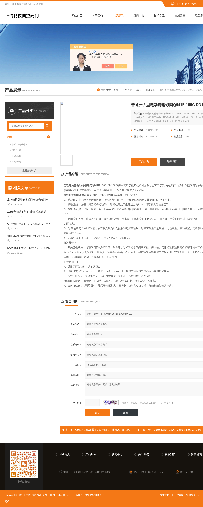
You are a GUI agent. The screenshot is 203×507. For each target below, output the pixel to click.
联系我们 (172, 161)
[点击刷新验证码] (111, 402)
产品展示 (118, 15)
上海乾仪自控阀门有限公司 (28, 4)
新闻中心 (138, 15)
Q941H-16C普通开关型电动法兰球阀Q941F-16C (102, 429)
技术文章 (159, 15)
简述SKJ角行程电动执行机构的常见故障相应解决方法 (29, 236)
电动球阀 (150, 90)
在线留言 (180, 15)
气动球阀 (16, 150)
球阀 (138, 90)
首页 (115, 90)
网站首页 (77, 15)
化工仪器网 (178, 495)
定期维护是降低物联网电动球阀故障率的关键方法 (29, 199)
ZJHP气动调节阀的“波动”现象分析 (26, 211)
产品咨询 (144, 161)
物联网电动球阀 (20, 144)
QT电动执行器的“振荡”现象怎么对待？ (28, 223)
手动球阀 (16, 161)
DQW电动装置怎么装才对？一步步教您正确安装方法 (29, 248)
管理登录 (191, 495)
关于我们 (97, 15)
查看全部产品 (29, 170)
